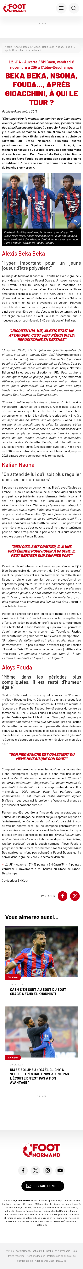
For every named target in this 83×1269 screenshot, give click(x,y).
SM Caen (35, 46)
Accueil (9, 46)
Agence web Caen (44, 1260)
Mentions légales (36, 1255)
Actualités (21, 46)
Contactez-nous (46, 1186)
